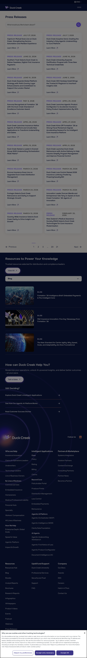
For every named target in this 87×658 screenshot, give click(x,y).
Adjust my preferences (23, 653)
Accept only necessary (45, 653)
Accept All (65, 653)
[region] (43, 644)
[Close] (84, 633)
